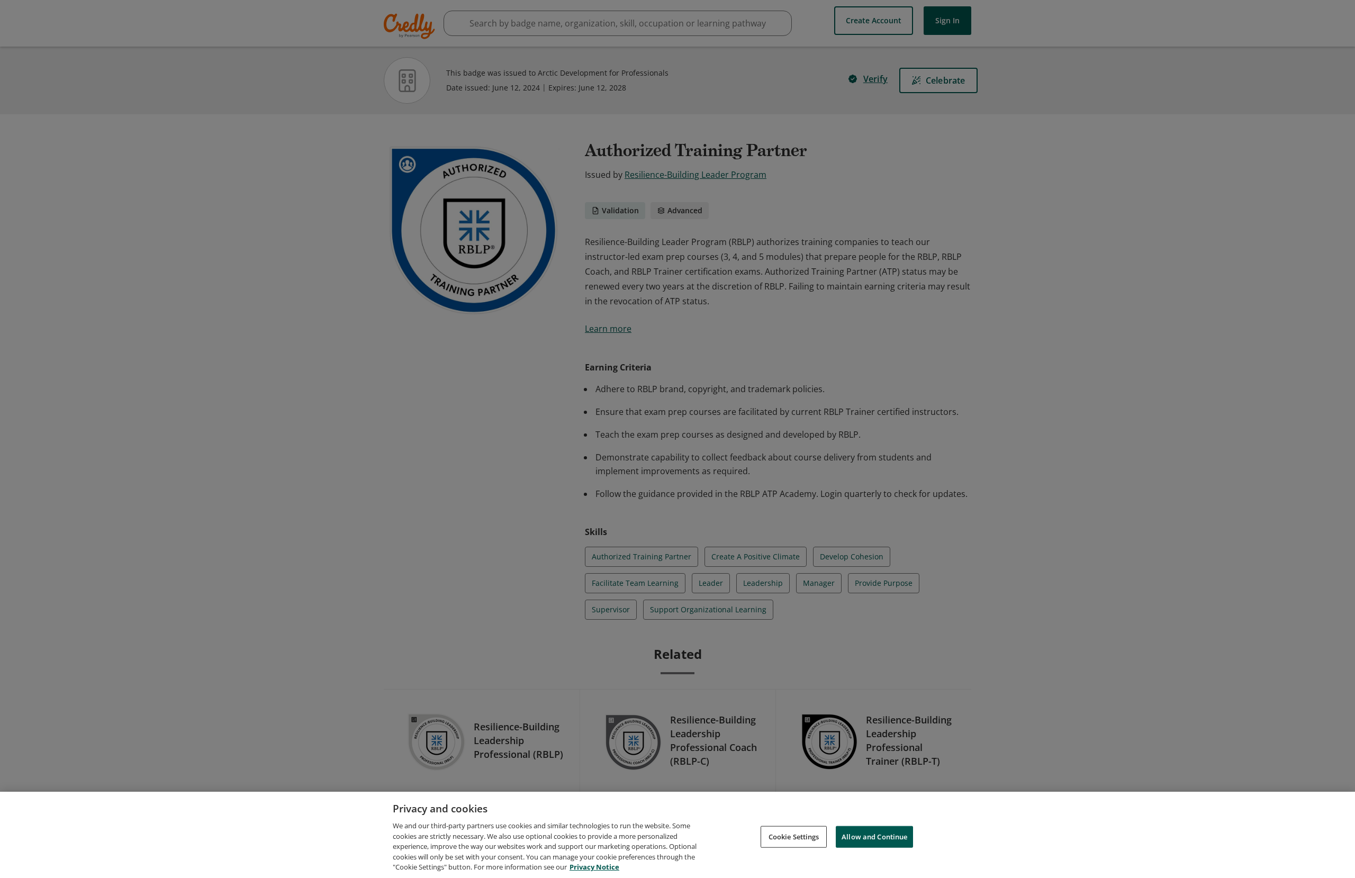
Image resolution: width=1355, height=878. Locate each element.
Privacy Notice (594, 867)
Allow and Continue (874, 836)
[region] (677, 835)
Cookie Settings (794, 836)
